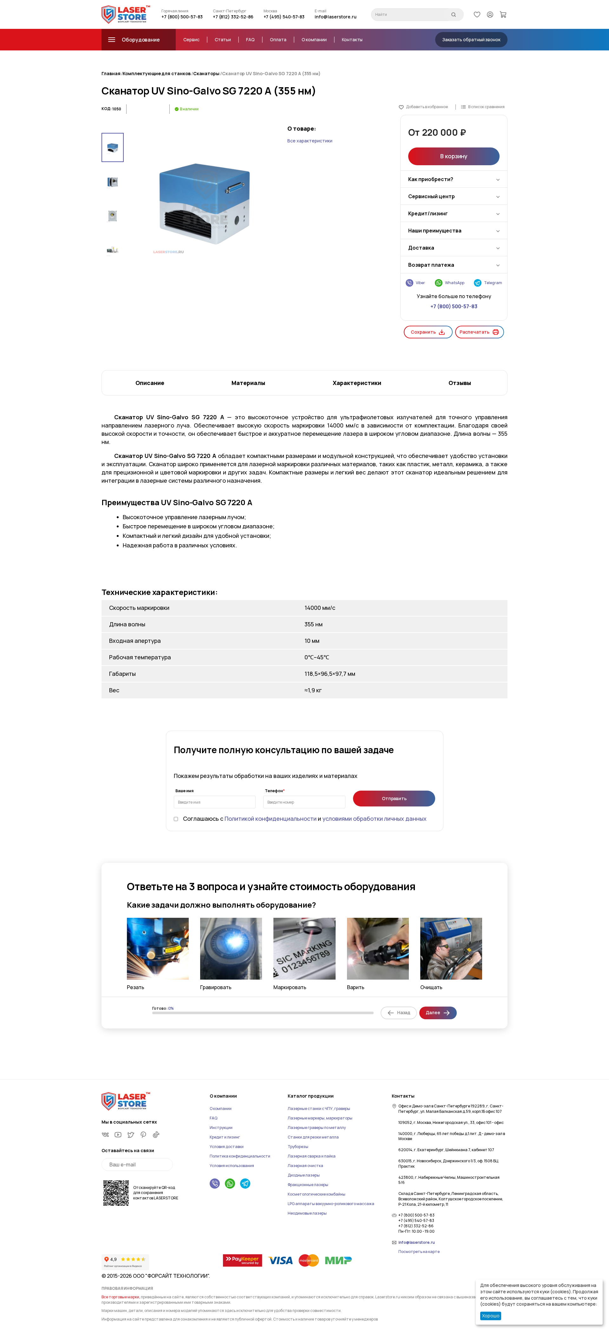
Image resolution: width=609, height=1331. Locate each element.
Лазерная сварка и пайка (312, 1156)
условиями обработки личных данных (374, 818)
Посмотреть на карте (419, 1251)
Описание (149, 383)
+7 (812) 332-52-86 (233, 17)
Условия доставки (227, 1146)
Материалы (248, 383)
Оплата (278, 39)
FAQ (250, 39)
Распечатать (474, 332)
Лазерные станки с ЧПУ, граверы (319, 1108)
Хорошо (491, 1316)
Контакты (352, 39)
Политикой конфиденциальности (271, 818)
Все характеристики (309, 141)
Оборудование (141, 39)
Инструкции (221, 1127)
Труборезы (298, 1146)
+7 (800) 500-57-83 (182, 17)
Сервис (191, 39)
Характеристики (357, 383)
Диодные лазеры (304, 1175)
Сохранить (423, 332)
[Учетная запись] (490, 14)
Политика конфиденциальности (240, 1156)
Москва (271, 11)
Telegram (493, 282)
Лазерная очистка (305, 1165)
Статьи (223, 39)
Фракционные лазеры (308, 1184)
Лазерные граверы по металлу (317, 1127)
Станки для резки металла (313, 1137)
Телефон (274, 791)
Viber (420, 282)
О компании (314, 39)
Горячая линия (174, 11)
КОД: (107, 108)
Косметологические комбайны (316, 1194)
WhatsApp (454, 282)
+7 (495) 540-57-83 (284, 17)
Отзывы (460, 383)
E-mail (320, 11)
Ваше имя (184, 791)
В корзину (454, 156)
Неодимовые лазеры (307, 1213)
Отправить (394, 798)
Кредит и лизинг (225, 1137)
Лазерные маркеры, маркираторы (320, 1118)
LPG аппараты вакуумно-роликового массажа (331, 1203)
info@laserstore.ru (336, 17)
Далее (433, 1012)
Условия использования (232, 1165)
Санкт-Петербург (229, 11)
